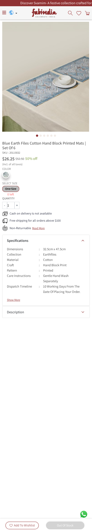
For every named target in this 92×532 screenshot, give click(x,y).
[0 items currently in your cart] (87, 13)
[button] (5, 174)
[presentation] (71, 13)
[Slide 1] (37, 135)
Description (15, 312)
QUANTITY (8, 198)
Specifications (17, 240)
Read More (38, 228)
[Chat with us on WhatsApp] (83, 513)
